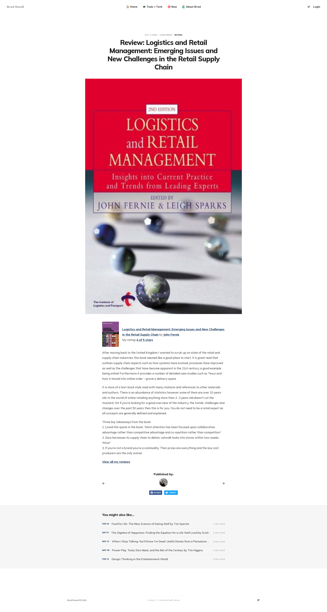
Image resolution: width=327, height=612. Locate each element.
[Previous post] (104, 483)
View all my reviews (116, 462)
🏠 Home (131, 6)
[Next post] (222, 483)
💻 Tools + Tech (152, 6)
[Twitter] (308, 6)
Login (316, 6)
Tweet (172, 492)
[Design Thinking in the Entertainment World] (163, 559)
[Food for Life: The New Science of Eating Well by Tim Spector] (163, 524)
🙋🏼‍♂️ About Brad (191, 6)
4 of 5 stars (144, 340)
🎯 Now (172, 6)
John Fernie (171, 334)
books (178, 35)
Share (157, 492)
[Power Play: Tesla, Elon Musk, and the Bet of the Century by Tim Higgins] (163, 550)
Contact (151, 600)
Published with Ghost (169, 600)
